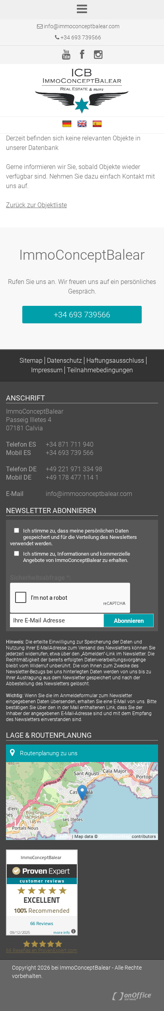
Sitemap (31, 360)
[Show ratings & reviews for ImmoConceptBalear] (42, 933)
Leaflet (64, 836)
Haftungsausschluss (115, 360)
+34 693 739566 (80, 37)
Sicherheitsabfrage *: (40, 577)
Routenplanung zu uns (48, 753)
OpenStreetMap (115, 836)
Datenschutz (64, 360)
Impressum (46, 370)
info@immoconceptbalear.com (81, 26)
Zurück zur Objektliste (36, 205)
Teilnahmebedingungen (100, 370)
